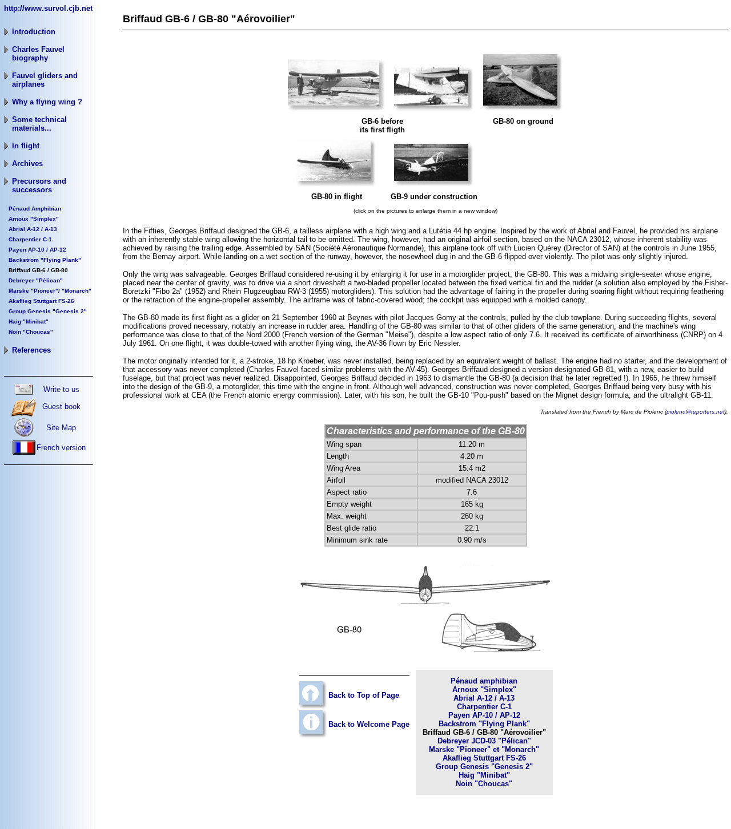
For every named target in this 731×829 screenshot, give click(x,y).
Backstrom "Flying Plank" (45, 260)
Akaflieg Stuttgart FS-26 (484, 758)
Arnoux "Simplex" (34, 219)
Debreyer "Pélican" (36, 280)
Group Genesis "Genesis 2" (484, 766)
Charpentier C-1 (30, 239)
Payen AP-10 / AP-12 (37, 249)
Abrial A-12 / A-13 (484, 698)
